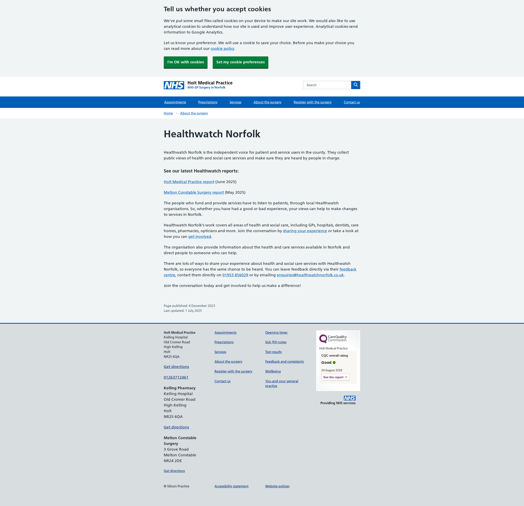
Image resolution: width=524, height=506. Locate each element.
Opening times (276, 332)
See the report (333, 377)
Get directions (176, 366)
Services (235, 102)
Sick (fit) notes (275, 342)
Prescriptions (207, 102)
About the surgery (267, 102)
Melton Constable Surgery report (194, 192)
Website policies (277, 486)
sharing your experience (305, 230)
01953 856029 (235, 275)
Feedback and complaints (284, 361)
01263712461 (176, 377)
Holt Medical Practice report (189, 181)
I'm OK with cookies (185, 62)
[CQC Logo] (333, 342)
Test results (273, 352)
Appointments (175, 102)
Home (168, 113)
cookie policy (222, 48)
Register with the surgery (313, 102)
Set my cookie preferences (240, 62)
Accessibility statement (231, 486)
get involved (199, 236)
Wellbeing (273, 371)
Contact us (352, 102)
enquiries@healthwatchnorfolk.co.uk (310, 275)
